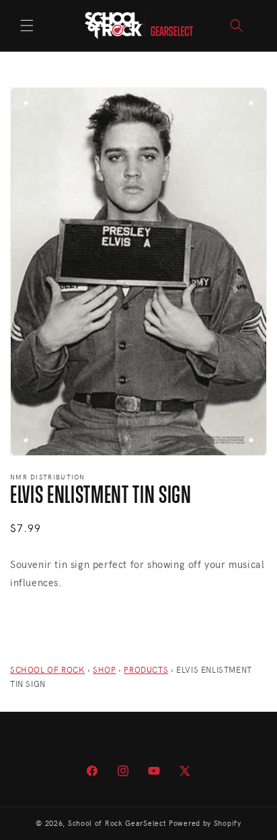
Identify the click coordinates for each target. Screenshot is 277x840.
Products (146, 669)
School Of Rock (47, 669)
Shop (104, 669)
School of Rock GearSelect (117, 823)
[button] (27, 25)
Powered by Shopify (205, 823)
